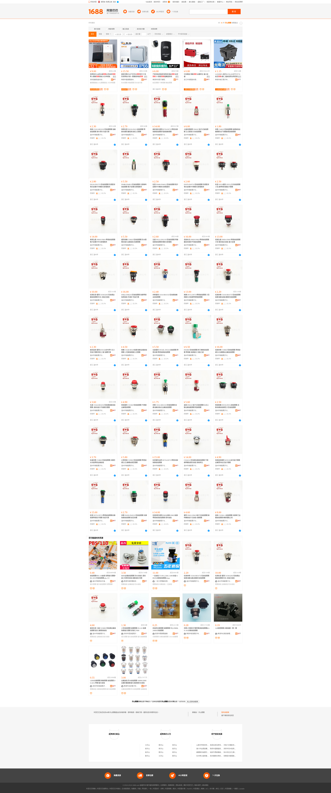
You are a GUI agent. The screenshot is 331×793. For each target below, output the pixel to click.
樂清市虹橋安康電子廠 (225, 634)
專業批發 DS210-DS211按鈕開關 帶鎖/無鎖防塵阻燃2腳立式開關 (133, 130)
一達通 (235, 789)
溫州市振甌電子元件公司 (97, 135)
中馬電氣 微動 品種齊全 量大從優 (196, 75)
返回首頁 (182, 701)
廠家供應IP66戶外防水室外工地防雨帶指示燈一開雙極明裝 (133, 75)
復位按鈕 (106, 637)
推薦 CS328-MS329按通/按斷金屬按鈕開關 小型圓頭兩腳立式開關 (134, 351)
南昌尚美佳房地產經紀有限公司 (221, 745)
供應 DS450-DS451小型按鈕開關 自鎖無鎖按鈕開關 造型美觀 (134, 516)
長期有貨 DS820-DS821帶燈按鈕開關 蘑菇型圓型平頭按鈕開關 (196, 241)
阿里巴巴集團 (91, 789)
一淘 (149, 789)
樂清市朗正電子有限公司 (222, 80)
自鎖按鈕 (162, 584)
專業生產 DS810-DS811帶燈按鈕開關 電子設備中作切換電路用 (102, 241)
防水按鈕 (137, 584)
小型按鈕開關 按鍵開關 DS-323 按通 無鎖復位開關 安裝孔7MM (133, 629)
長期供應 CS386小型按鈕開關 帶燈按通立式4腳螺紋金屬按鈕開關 (227, 351)
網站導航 (205, 785)
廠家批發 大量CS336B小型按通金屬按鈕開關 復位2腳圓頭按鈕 (103, 629)
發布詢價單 (225, 712)
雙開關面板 (94, 83)
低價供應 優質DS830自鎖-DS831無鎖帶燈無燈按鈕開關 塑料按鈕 (165, 516)
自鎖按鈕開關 (101, 689)
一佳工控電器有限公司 (162, 581)
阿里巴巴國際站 (102, 789)
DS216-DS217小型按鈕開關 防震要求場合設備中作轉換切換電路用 (102, 186)
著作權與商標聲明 (152, 785)
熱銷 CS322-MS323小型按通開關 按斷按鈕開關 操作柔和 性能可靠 (103, 130)
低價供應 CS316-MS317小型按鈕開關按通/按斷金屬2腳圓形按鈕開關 (227, 296)
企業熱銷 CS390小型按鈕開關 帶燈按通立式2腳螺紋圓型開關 (133, 461)
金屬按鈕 (131, 584)
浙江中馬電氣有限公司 (191, 80)
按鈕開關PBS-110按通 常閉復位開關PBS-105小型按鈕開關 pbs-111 (103, 577)
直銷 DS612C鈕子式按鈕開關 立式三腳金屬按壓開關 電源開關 (196, 406)
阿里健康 (228, 789)
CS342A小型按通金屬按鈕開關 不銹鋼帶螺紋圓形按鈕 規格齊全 (196, 461)
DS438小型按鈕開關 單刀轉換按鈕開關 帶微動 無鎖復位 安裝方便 (196, 351)
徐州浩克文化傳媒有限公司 (233, 752)
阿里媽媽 (168, 789)
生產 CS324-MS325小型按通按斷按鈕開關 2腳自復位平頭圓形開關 (102, 406)
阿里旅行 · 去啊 (158, 789)
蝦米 (174, 789)
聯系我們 (197, 785)
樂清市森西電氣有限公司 (131, 581)
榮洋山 (161, 749)
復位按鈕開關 (101, 584)
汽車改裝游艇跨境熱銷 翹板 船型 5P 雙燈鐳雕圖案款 (165, 75)
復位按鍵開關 (142, 637)
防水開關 (124, 83)
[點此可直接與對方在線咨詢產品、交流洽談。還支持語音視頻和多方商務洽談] (115, 144)
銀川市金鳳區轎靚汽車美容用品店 (208, 749)
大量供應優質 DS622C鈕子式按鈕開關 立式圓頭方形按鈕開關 (196, 130)
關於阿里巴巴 (188, 785)
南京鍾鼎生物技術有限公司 (219, 756)
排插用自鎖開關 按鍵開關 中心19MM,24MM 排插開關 (165, 629)
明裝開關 (131, 83)
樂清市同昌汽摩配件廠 (160, 80)
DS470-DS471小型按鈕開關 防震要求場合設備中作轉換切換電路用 (196, 186)
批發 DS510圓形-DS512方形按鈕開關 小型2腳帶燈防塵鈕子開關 (227, 186)
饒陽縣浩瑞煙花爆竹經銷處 (205, 752)
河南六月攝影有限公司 (231, 745)
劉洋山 (161, 745)
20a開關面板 (102, 83)
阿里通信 (196, 789)
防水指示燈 (138, 83)
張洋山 (174, 745)
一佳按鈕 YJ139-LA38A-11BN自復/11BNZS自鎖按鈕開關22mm (165, 577)
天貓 (139, 789)
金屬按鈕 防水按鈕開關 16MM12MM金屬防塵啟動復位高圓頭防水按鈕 (133, 682)
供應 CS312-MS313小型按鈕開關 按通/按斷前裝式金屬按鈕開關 (165, 406)
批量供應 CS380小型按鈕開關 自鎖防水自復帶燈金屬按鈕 (102, 461)
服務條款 (171, 785)
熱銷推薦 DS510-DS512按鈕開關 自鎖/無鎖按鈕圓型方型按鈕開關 (227, 406)
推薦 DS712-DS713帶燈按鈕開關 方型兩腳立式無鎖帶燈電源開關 (196, 296)
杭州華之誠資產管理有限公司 (206, 756)
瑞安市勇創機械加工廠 (217, 752)
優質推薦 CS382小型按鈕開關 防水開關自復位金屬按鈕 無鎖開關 (133, 241)
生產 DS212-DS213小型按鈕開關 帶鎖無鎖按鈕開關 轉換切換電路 (165, 241)
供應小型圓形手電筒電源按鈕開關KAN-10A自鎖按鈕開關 (196, 629)
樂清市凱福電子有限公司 (193, 634)
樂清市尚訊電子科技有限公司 (131, 686)
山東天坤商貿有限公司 (204, 745)
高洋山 (174, 749)
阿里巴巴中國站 (115, 789)
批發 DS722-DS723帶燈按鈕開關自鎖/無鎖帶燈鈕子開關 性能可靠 (103, 516)
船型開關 (156, 83)
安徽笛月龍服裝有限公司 (232, 756)
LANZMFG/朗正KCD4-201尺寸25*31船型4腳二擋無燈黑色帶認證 (227, 75)
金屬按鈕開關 (126, 689)
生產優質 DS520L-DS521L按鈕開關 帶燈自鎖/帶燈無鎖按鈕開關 (165, 351)
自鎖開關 (156, 637)
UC (207, 789)
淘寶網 (133, 789)
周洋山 (174, 752)
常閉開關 (109, 584)
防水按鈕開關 (135, 689)
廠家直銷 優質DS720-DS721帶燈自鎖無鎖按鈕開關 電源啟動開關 (165, 130)
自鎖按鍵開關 (163, 637)
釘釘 (222, 789)
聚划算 (144, 789)
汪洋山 (147, 745)
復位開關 (93, 584)
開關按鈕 (124, 584)
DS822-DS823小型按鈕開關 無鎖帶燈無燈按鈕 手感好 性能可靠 (133, 296)
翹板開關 (169, 83)
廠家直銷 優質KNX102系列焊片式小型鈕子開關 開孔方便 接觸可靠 (102, 351)
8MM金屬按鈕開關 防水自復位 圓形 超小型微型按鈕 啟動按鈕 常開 (133, 577)
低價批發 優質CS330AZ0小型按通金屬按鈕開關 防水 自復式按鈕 (102, 296)
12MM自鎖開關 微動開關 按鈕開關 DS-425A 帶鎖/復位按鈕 (102, 682)
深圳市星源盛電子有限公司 (131, 634)
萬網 (202, 789)
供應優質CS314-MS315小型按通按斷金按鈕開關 (165, 296)
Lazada (241, 789)
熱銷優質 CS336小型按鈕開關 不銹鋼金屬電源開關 (133, 406)
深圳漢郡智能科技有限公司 (97, 80)
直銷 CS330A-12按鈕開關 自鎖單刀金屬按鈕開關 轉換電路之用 (227, 516)
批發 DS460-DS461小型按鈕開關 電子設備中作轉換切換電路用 (165, 186)
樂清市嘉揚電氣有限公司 (128, 80)
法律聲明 (163, 785)
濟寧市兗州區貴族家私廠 (232, 749)
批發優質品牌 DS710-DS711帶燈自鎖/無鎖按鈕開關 (165, 461)
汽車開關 (162, 83)
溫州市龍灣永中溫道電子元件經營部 (100, 581)
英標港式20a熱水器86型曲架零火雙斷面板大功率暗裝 (102, 75)
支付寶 (212, 789)
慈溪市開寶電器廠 (161, 634)
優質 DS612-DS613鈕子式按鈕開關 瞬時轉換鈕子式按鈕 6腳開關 (196, 516)
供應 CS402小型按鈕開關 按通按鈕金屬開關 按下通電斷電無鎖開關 (227, 130)
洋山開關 (201, 712)
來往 (217, 789)
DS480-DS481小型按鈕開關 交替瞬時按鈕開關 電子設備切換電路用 (133, 186)
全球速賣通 (126, 789)
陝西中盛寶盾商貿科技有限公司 (221, 749)
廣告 (114, 77)
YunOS (189, 789)
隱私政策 (179, 785)
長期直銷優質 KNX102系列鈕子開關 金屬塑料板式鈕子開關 (227, 461)
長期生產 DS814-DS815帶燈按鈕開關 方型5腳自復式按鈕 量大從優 (227, 241)
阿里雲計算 (181, 789)
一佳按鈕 (169, 584)
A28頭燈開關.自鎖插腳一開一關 (226, 628)
